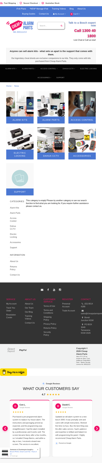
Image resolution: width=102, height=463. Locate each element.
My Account (59, 14)
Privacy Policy (50, 324)
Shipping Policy (47, 318)
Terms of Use (49, 306)
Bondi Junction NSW (87, 318)
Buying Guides (28, 14)
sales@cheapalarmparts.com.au (88, 313)
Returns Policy (13, 268)
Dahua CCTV (68, 69)
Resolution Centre (11, 316)
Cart (75, 14)
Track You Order (10, 309)
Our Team (29, 308)
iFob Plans (21, 9)
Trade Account (68, 311)
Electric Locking (88, 69)
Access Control (48, 69)
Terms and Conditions (48, 311)
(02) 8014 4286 (87, 305)
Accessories (44, 77)
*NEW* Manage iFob (39, 9)
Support (60, 77)
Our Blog (29, 312)
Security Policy (47, 333)
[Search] (61, 25)
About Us (81, 9)
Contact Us (44, 14)
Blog (72, 9)
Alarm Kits (10, 69)
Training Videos (59, 9)
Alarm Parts (28, 69)
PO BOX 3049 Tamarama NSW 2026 (86, 328)
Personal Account (66, 305)
